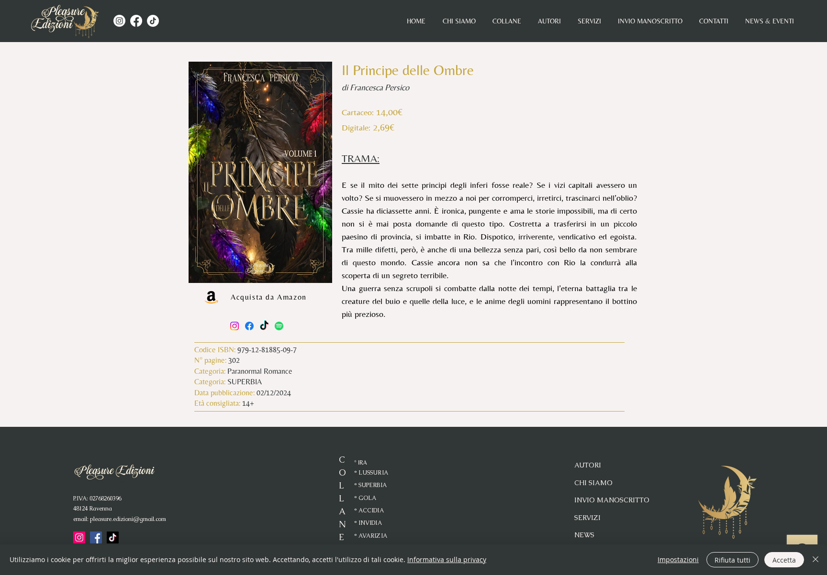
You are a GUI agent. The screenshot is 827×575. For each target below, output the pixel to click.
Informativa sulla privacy (446, 559)
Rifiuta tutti (732, 559)
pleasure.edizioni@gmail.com (128, 519)
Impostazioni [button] (678, 559)
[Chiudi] (815, 559)
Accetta (784, 559)
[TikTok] (153, 21)
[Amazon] (211, 297)
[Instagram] (119, 21)
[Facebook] (136, 21)
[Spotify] (279, 326)
